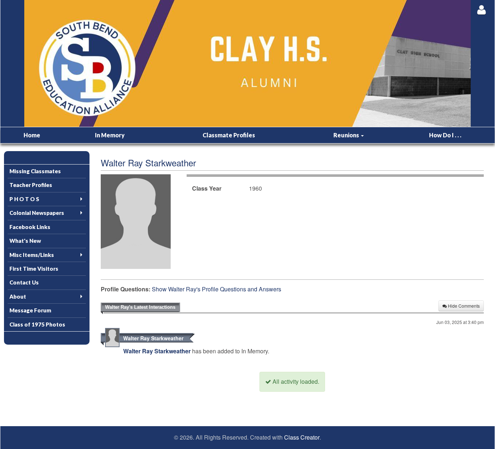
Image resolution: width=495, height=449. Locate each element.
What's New (25, 240)
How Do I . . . (445, 135)
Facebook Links (29, 227)
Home (32, 135)
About (17, 296)
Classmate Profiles (229, 135)
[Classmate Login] (481, 9)
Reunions (346, 135)
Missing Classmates (35, 171)
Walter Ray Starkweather (153, 338)
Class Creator (302, 437)
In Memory (110, 135)
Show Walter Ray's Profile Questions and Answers (216, 289)
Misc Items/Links (31, 254)
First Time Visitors (33, 268)
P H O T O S (24, 199)
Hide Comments (463, 306)
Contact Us (24, 282)
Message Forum (30, 310)
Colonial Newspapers (36, 212)
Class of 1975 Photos (37, 324)
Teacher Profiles (30, 185)
